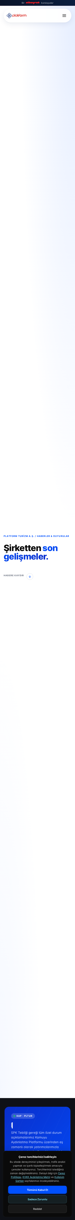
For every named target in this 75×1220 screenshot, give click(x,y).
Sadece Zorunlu (37, 1199)
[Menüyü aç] (64, 16)
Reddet (37, 1208)
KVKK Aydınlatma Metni (36, 1177)
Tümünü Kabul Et (37, 1189)
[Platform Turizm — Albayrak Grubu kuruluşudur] (16, 15)
